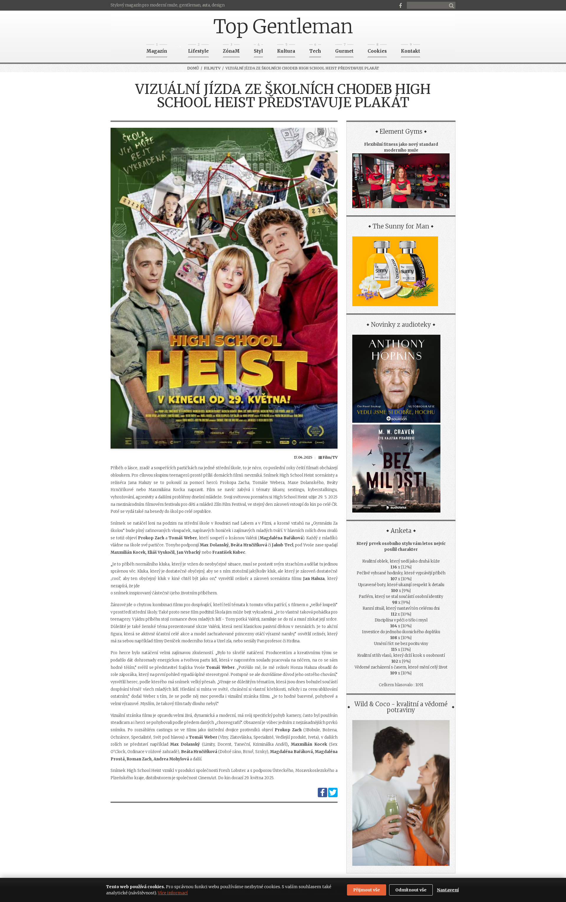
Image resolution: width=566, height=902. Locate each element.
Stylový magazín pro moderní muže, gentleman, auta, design (168, 5)
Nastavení (448, 890)
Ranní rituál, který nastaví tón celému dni (401, 608)
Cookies (377, 49)
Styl (258, 49)
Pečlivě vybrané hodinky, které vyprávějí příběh (401, 573)
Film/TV (212, 68)
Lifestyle (198, 49)
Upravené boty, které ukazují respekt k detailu (401, 584)
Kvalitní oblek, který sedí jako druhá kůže (401, 561)
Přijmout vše (366, 890)
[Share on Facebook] (322, 795)
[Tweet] (333, 795)
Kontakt (410, 49)
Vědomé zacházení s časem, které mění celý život (401, 667)
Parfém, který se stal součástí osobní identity (401, 596)
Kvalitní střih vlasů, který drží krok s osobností (401, 655)
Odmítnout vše (411, 890)
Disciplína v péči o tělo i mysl (401, 620)
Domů (193, 68)
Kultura (286, 49)
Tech (315, 49)
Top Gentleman (283, 26)
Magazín (156, 49)
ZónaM (231, 49)
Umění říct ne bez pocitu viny (401, 643)
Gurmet (344, 49)
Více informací (173, 893)
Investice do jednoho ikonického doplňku (401, 631)
